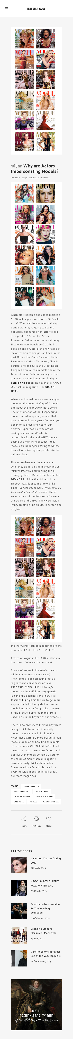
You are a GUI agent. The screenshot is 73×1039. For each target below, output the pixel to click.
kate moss (19, 801)
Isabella (45, 177)
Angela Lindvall (22, 791)
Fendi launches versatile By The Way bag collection (45, 908)
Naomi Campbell (51, 801)
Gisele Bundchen (44, 796)
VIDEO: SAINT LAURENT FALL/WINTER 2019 (45, 883)
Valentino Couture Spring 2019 (46, 860)
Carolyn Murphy (22, 796)
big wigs (27, 700)
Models (34, 177)
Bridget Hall (42, 791)
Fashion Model (20, 383)
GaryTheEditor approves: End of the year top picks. (46, 954)
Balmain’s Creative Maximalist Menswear (43, 931)
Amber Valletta (31, 786)
